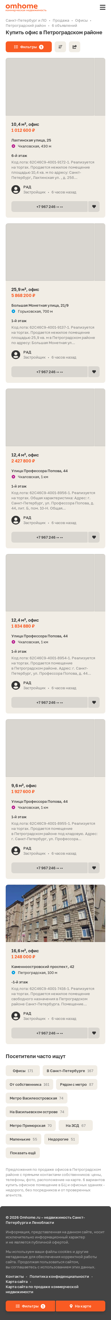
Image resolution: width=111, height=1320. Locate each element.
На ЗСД (76, 1125)
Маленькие (23, 1139)
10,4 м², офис (25, 124)
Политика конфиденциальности (59, 1276)
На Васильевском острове (37, 1111)
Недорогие (61, 1139)
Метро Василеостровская (36, 1098)
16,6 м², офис (25, 950)
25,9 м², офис (25, 289)
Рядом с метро (76, 1084)
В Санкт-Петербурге (70, 1070)
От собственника (29, 1084)
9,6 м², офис (23, 785)
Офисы (23, 1070)
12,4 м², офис (25, 454)
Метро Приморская (31, 1125)
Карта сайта (17, 1281)
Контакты (15, 1276)
